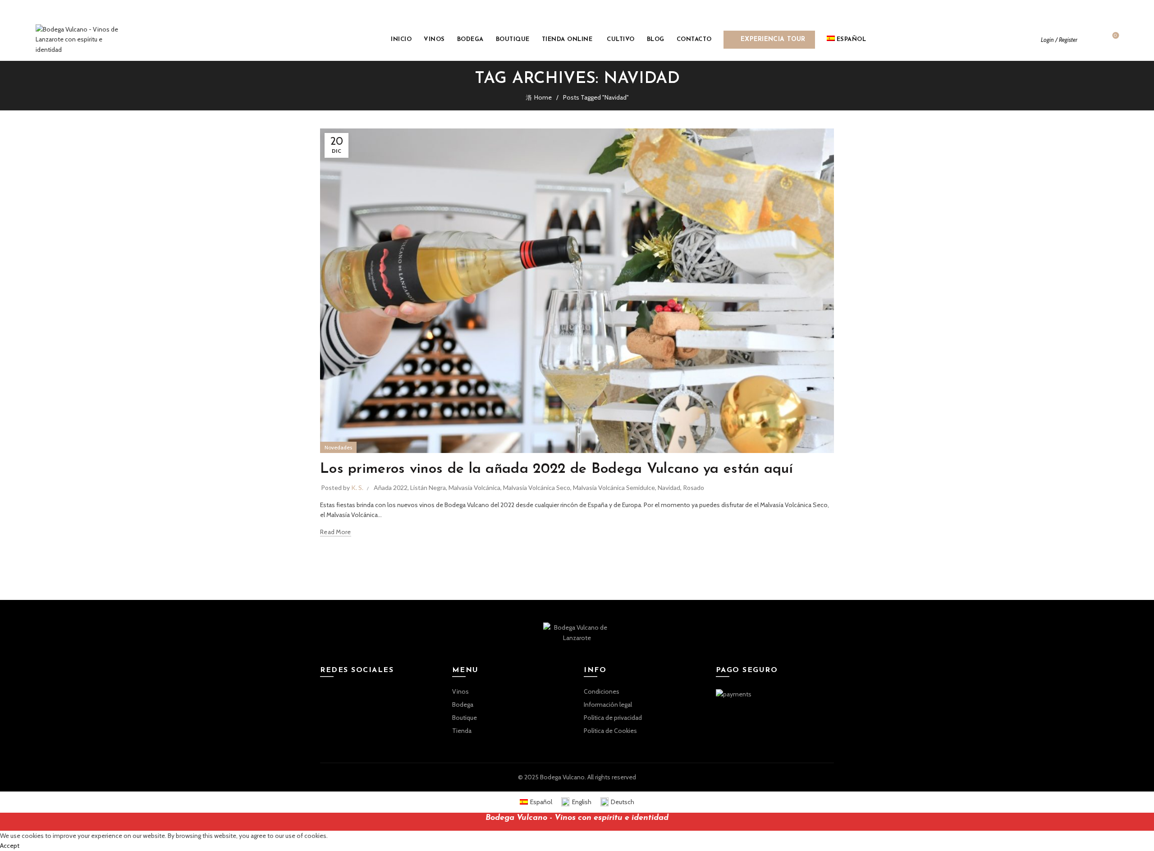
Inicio (401, 39)
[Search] (1090, 39)
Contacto (694, 39)
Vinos (434, 39)
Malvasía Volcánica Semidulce (614, 487)
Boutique (513, 39)
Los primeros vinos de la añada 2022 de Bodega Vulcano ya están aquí (556, 469)
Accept (9, 846)
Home (543, 97)
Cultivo (621, 39)
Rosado (693, 487)
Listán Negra (428, 487)
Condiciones (601, 691)
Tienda (462, 731)
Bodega (470, 39)
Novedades (338, 447)
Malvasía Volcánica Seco (536, 487)
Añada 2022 (391, 487)
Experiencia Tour (778, 37)
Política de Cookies (610, 731)
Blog (655, 39)
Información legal (608, 704)
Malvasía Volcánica (474, 487)
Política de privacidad (613, 718)
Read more (335, 532)
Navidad (669, 487)
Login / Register (1059, 39)
